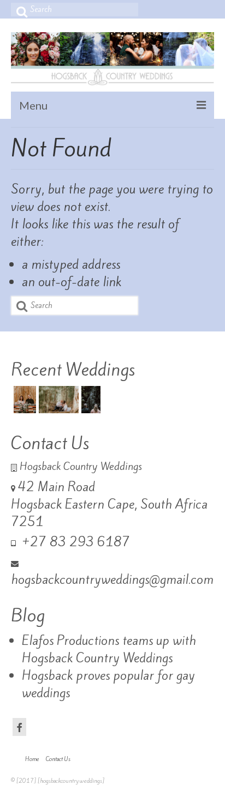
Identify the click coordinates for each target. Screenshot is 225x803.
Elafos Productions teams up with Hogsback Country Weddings (109, 649)
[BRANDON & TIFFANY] (57, 399)
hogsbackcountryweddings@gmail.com (112, 579)
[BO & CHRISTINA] (23, 399)
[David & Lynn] (89, 399)
